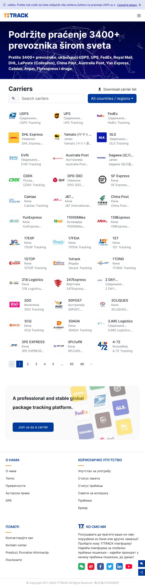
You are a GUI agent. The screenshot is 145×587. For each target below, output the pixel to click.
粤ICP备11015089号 (106, 582)
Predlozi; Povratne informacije (27, 552)
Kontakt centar (16, 545)
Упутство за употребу (94, 471)
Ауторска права (17, 493)
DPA (9, 500)
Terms (10, 478)
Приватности (15, 486)
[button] (62, 364)
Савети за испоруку (93, 493)
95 (72, 364)
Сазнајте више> (127, 4)
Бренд (82, 508)
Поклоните (14, 560)
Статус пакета (89, 478)
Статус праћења (90, 486)
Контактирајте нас (19, 538)
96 (82, 364)
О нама (11, 471)
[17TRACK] (16, 15)
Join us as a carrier (33, 427)
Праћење (85, 500)
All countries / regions (110, 98)
